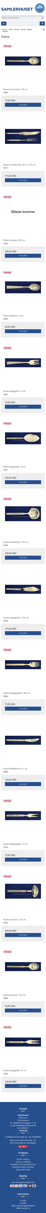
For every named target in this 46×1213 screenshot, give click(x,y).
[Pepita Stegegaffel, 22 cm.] (23, 1045)
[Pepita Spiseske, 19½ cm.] (23, 970)
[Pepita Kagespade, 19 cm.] (23, 442)
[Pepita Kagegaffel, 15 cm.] (23, 366)
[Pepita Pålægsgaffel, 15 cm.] (23, 819)
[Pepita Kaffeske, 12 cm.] (23, 291)
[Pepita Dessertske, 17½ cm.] (23, 64)
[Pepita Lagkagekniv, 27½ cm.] (23, 593)
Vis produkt (23, 105)
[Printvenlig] (44, 29)
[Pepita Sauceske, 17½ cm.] (23, 895)
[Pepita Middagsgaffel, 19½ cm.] (23, 668)
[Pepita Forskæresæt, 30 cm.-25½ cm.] (23, 140)
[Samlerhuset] (23, 8)
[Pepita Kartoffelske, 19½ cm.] (23, 517)
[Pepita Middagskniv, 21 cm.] (23, 744)
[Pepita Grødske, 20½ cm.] (23, 215)
